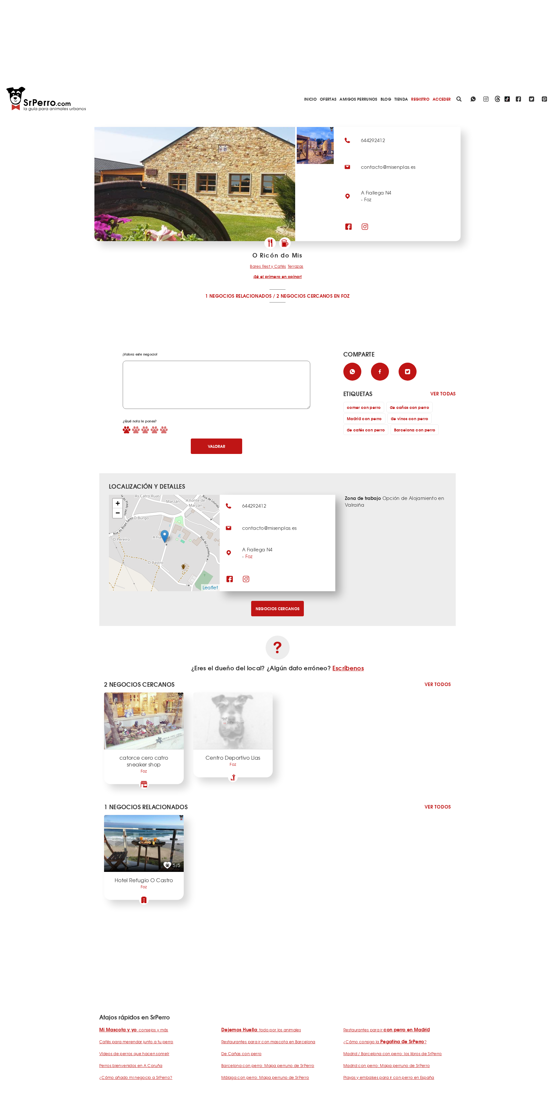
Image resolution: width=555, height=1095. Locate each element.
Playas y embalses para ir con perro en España (388, 1077)
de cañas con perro (409, 407)
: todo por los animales (261, 1030)
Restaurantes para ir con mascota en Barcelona (268, 1042)
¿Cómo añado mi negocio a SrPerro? (135, 1077)
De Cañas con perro (241, 1053)
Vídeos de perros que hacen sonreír (134, 1053)
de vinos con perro (409, 418)
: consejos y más (133, 1030)
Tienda (401, 99)
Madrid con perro (364, 418)
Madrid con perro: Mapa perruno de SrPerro (386, 1065)
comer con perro (364, 407)
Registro (420, 99)
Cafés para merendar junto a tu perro (136, 1042)
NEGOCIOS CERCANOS (278, 608)
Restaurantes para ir (386, 1030)
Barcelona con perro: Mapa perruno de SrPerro (267, 1065)
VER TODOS (438, 684)
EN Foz (342, 295)
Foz (249, 556)
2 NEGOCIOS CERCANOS (304, 295)
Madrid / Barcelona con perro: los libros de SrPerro (392, 1053)
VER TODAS (443, 393)
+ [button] (118, 503)
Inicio (310, 99)
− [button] (118, 513)
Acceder (442, 99)
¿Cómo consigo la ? (385, 1042)
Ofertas (328, 99)
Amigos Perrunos (358, 99)
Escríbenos (348, 667)
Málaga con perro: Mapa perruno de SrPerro (265, 1077)
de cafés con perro (366, 430)
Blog (386, 99)
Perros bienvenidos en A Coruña (131, 1065)
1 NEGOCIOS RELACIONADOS (238, 295)
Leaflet (210, 587)
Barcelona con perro (415, 430)
